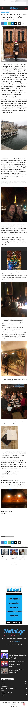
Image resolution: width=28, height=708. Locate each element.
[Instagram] (9, 644)
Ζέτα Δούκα (8, 536)
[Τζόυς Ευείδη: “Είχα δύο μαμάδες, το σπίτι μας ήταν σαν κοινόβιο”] (14, 552)
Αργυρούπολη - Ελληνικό (6, 692)
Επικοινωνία (14, 704)
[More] (22, 23)
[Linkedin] (12, 23)
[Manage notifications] (24, 704)
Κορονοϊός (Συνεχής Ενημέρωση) (8, 688)
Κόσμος (2, 690)
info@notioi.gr (17, 641)
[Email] (15, 23)
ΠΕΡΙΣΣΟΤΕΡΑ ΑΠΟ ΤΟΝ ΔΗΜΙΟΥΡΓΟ (19, 546)
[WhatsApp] (9, 23)
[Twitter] (5, 23)
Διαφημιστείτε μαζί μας (21, 702)
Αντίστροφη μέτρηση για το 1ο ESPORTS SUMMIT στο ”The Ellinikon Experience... (17, 663)
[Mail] (15, 644)
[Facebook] (2, 23)
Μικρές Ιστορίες (4, 686)
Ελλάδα (2, 681)
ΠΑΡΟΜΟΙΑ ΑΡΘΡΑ (5, 546)
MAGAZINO (3, 12)
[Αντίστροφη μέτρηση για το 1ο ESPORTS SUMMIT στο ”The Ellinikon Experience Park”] (4, 663)
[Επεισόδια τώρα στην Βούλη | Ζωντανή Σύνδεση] (4, 671)
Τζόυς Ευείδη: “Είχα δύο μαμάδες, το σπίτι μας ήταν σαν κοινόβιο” (14, 557)
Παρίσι (12, 536)
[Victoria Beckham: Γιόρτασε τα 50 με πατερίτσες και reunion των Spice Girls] (23, 552)
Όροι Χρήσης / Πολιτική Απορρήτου (9, 702)
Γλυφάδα (3, 684)
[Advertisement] (14, 4)
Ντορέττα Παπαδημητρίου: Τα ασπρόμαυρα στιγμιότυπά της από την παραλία (5, 557)
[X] (18, 644)
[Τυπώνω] (19, 23)
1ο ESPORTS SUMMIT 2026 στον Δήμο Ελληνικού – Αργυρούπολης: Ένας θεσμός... (18, 655)
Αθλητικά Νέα (4, 695)
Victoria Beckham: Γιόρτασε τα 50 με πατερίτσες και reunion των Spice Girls (22, 557)
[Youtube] (21, 644)
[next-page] (15, 562)
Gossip (7, 12)
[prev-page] (13, 562)
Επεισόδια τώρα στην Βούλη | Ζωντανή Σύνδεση (17, 669)
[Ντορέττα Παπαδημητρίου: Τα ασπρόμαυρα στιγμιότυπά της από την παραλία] (5, 552)
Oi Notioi (4, 19)
